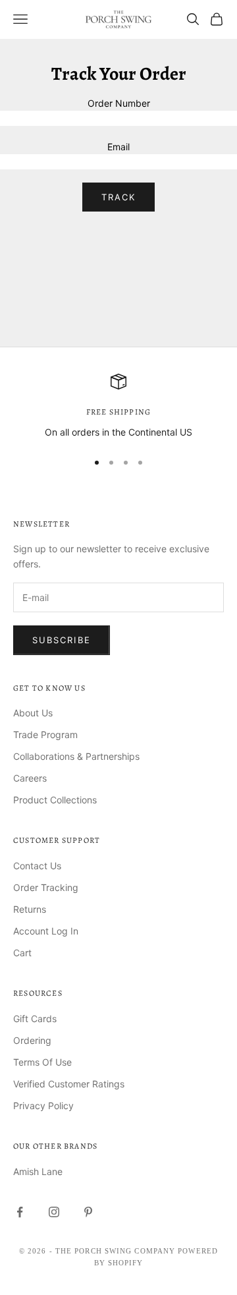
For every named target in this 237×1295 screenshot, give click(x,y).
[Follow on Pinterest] (88, 1212)
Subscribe (61, 640)
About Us (33, 712)
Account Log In (45, 930)
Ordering (32, 1040)
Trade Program (45, 734)
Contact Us (37, 865)
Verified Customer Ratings (68, 1083)
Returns (29, 909)
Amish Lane (38, 1171)
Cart (22, 952)
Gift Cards (35, 1018)
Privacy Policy (43, 1105)
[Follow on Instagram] (54, 1212)
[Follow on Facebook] (19, 1212)
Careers (30, 778)
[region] (118, 406)
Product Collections (55, 799)
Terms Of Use (42, 1062)
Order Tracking (45, 887)
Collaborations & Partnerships (76, 756)
